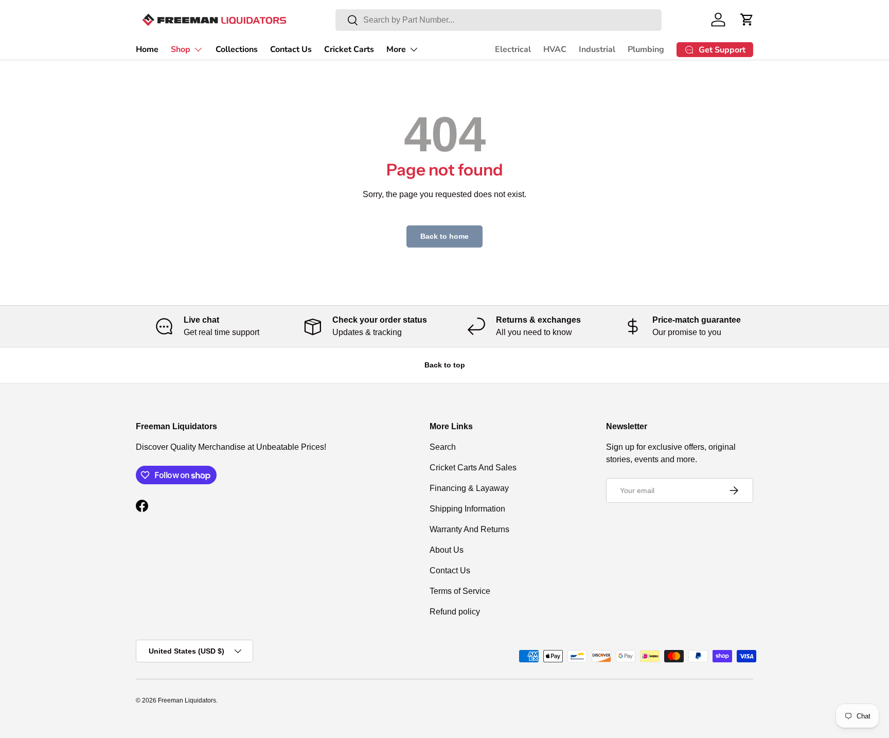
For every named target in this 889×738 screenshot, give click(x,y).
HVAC (554, 49)
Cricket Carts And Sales (473, 467)
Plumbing (646, 49)
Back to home (444, 236)
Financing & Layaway (469, 488)
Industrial (597, 49)
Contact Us (291, 49)
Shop (180, 49)
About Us (447, 550)
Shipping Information (467, 508)
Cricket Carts (349, 49)
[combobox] (498, 20)
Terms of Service (460, 591)
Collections (237, 49)
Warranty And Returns (469, 529)
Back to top (444, 365)
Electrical (513, 49)
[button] (747, 19)
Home (147, 49)
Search (443, 447)
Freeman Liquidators (187, 700)
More (396, 49)
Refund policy (455, 611)
